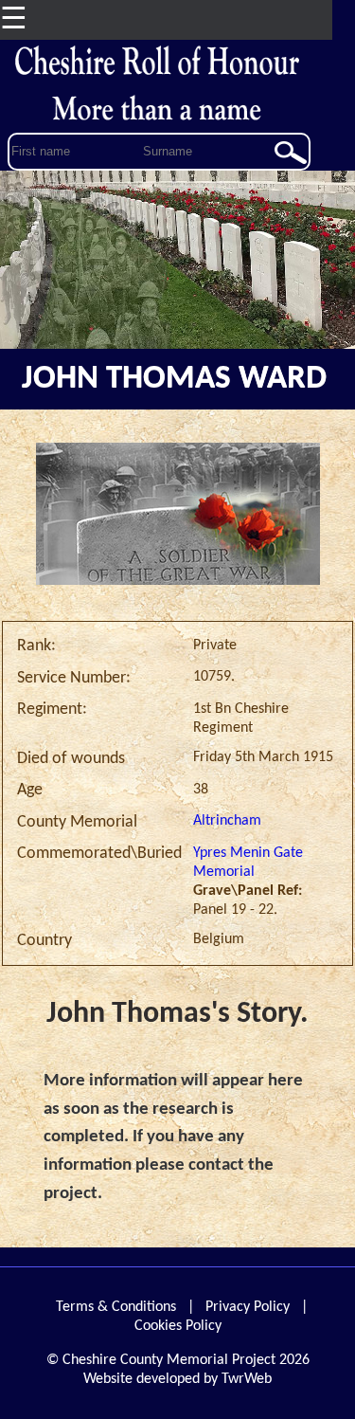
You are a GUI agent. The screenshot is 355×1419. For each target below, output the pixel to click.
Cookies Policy (178, 1326)
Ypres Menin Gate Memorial (248, 863)
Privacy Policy (247, 1307)
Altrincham (227, 820)
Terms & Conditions (116, 1307)
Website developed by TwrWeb (177, 1379)
